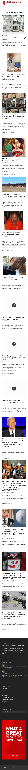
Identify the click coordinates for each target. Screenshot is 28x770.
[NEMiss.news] (11, 2)
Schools (4, 403)
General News (11, 79)
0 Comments (13, 50)
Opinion (9, 39)
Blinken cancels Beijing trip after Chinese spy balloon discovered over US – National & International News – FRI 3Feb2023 (13, 533)
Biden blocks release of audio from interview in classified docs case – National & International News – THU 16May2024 (13, 442)
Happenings (4, 162)
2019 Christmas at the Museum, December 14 (10, 160)
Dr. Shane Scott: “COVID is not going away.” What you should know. (13, 76)
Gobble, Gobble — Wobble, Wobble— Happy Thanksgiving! (14, 37)
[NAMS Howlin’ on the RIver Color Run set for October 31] (14, 388)
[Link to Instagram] (25, 768)
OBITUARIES (4, 701)
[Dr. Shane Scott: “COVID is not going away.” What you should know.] (14, 62)
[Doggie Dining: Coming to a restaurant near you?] (14, 265)
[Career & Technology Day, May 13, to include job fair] (14, 305)
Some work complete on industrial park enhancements (13, 195)
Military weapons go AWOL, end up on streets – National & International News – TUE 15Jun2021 (13, 615)
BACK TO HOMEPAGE (18, 767)
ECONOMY (4, 693)
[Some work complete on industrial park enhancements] (14, 184)
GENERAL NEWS (5, 695)
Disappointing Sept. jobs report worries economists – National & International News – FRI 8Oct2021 (13, 576)
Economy (4, 197)
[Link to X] (21, 768)
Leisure (3, 280)
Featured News (5, 39)
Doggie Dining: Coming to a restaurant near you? (12, 278)
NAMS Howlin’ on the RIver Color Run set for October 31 (13, 401)
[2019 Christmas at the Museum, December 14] (14, 147)
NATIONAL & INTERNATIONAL (8, 699)
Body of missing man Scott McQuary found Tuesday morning (12, 234)
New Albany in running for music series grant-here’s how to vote (13, 358)
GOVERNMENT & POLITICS (7, 697)
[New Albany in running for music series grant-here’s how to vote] (14, 344)
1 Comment (12, 373)
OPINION (4, 704)
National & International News (8, 492)
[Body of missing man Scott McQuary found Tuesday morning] (14, 220)
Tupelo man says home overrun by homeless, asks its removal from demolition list (14, 117)
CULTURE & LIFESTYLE (6, 690)
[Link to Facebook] (23, 768)
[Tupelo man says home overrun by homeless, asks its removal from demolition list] (14, 103)
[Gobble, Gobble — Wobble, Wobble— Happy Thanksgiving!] (14, 24)
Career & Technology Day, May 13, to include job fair (13, 318)
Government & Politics (12, 120)
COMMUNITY (4, 688)
